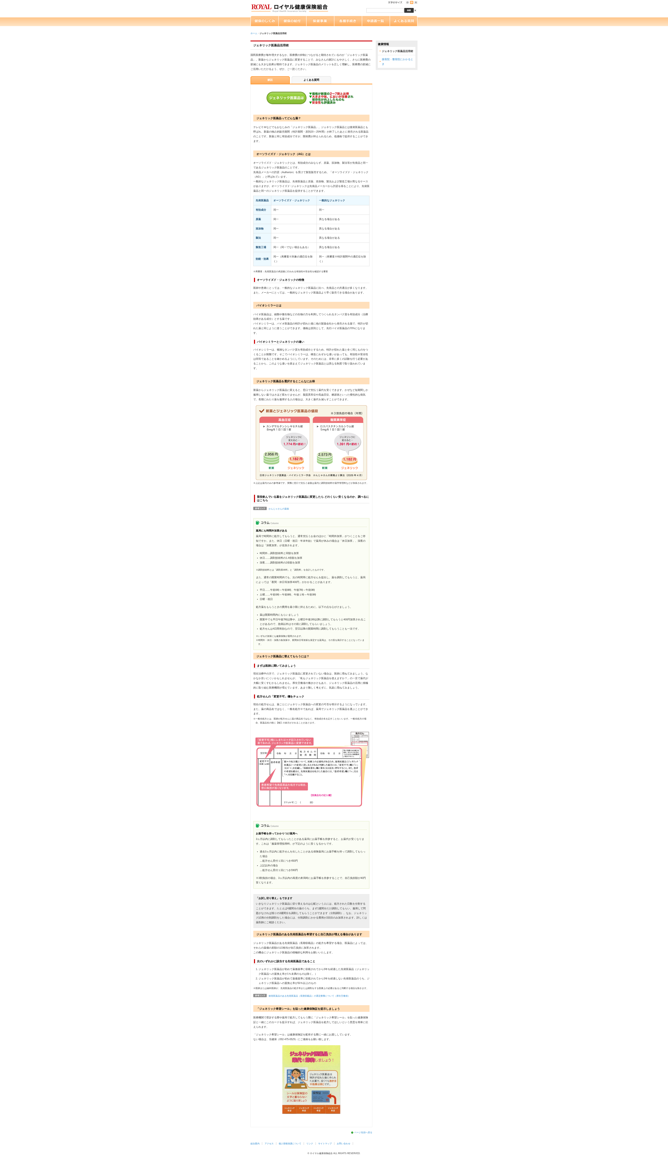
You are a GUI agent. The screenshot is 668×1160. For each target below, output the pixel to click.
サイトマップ (325, 1143)
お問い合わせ (343, 1143)
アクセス (269, 1143)
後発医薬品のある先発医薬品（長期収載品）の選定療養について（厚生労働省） (309, 996)
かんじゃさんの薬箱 (279, 508)
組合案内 (255, 1143)
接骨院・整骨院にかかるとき (397, 61)
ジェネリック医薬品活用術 (397, 51)
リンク (309, 1143)
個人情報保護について (290, 1143)
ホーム (253, 33)
